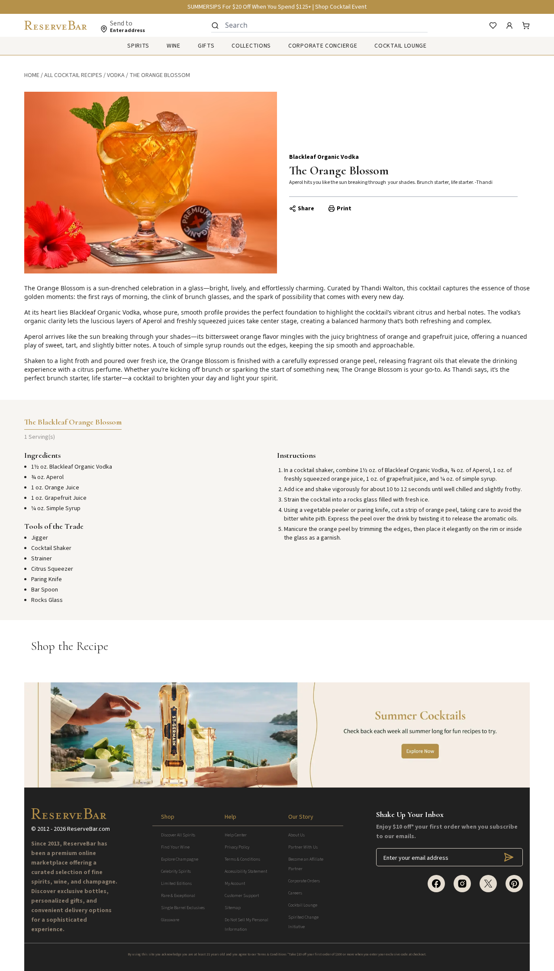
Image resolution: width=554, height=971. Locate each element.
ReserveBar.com (88, 829)
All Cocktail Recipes (73, 75)
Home (31, 75)
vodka (116, 75)
